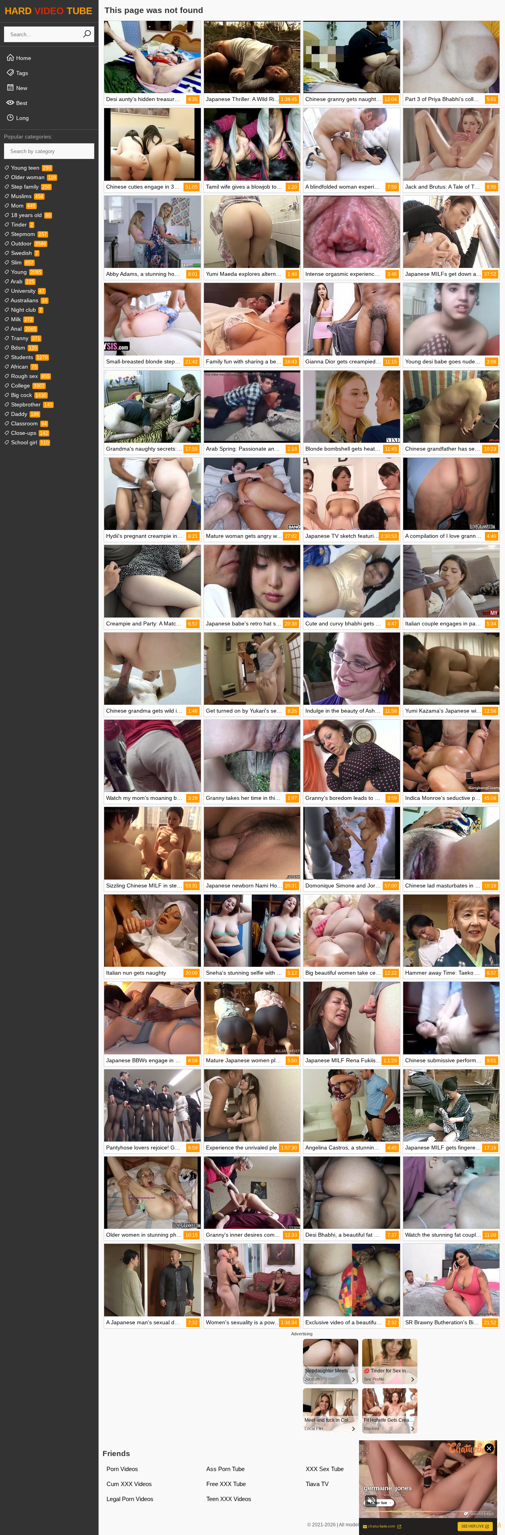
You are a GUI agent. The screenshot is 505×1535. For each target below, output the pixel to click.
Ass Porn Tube (225, 1469)
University (27, 291)
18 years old (30, 215)
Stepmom (28, 234)
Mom (22, 205)
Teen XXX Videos (228, 1499)
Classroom (28, 423)
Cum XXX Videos (129, 1484)
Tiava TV (317, 1484)
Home (23, 58)
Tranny (24, 338)
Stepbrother (30, 404)
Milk (21, 319)
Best (21, 103)
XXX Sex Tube (325, 1469)
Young (25, 272)
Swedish (23, 253)
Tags (21, 73)
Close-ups (28, 433)
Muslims (26, 196)
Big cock (28, 395)
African (23, 366)
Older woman (32, 177)
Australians (28, 300)
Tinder (21, 224)
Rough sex (29, 376)
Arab (21, 281)
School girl (29, 442)
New (21, 88)
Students (28, 357)
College (27, 385)
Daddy (24, 414)
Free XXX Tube (226, 1484)
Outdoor (27, 243)
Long (22, 118)
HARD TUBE (48, 11)
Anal (22, 329)
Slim (21, 262)
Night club (25, 310)
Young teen (30, 168)
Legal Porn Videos (130, 1499)
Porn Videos (122, 1469)
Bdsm (23, 347)
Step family (29, 186)
